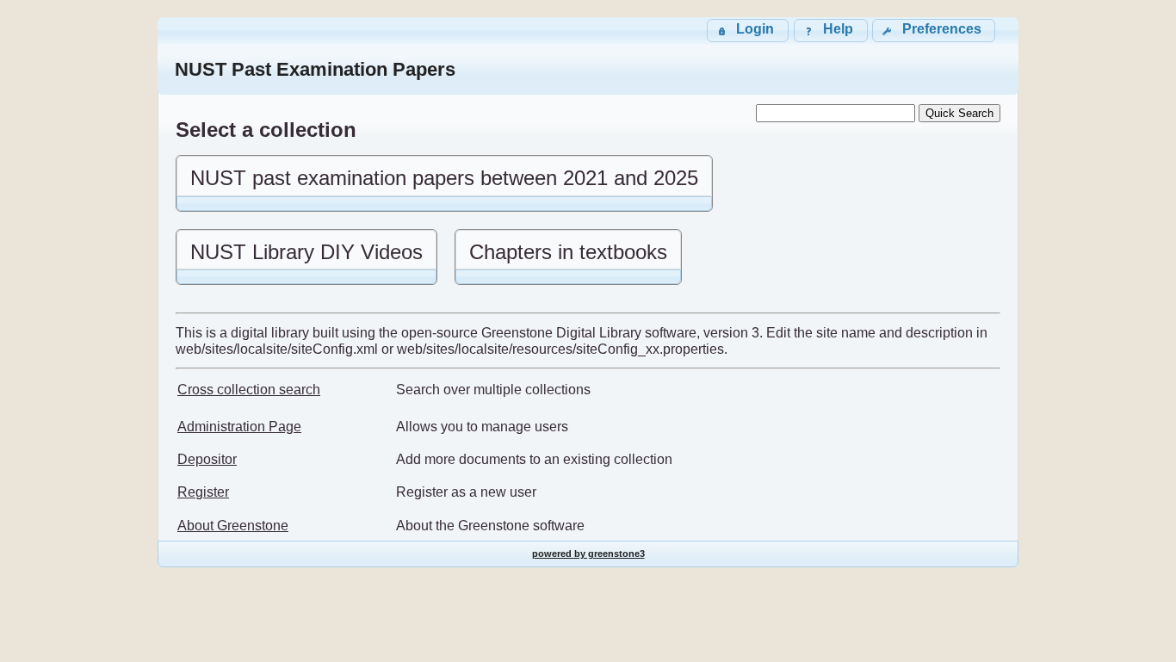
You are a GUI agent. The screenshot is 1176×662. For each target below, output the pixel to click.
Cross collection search (248, 389)
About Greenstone (232, 525)
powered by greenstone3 (588, 553)
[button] (933, 30)
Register (203, 492)
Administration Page (239, 426)
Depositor (207, 459)
